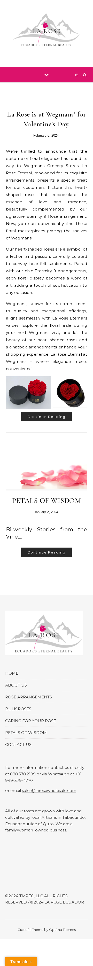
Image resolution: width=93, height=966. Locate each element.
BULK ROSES (18, 708)
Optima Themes (62, 930)
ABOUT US (16, 685)
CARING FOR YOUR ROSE (30, 720)
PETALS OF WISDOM (46, 500)
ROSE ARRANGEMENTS (28, 697)
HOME (11, 673)
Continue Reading (46, 417)
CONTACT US (18, 744)
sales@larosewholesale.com (49, 790)
